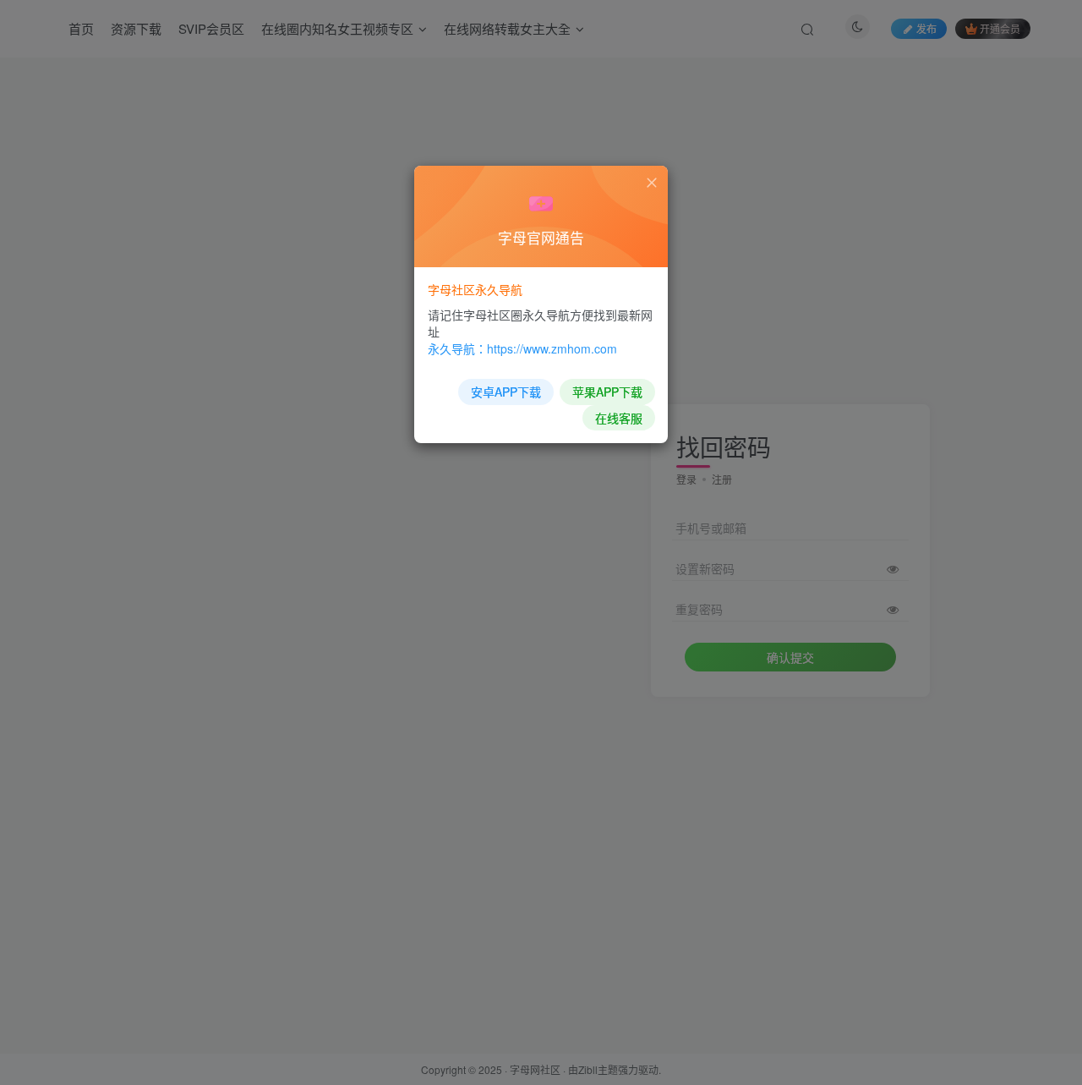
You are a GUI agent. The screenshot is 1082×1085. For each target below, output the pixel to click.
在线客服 (618, 417)
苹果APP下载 (607, 391)
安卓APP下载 (506, 391)
